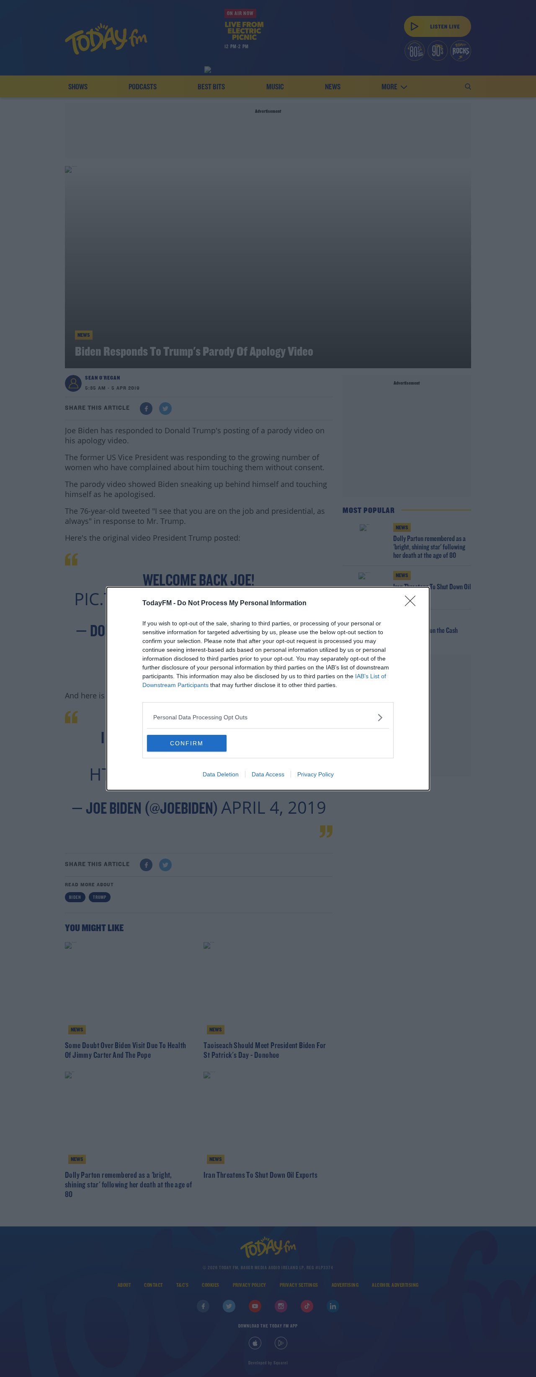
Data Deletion (221, 774)
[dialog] (268, 688)
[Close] (413, 604)
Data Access (268, 774)
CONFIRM (187, 743)
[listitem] (268, 717)
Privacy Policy (315, 774)
